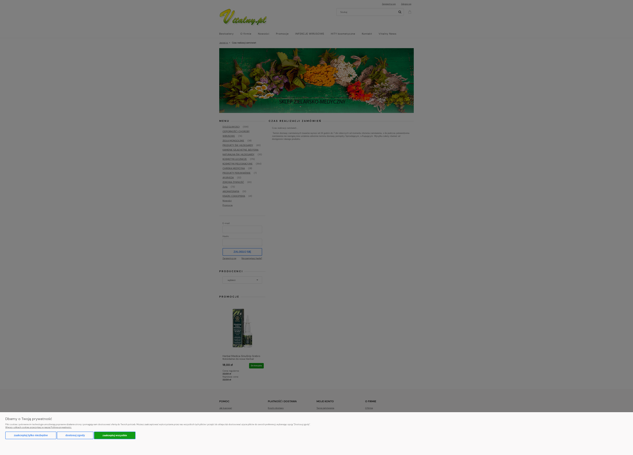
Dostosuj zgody (75, 435)
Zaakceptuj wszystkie (115, 435)
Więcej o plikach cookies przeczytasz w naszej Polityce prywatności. (38, 427)
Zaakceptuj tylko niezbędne (31, 435)
